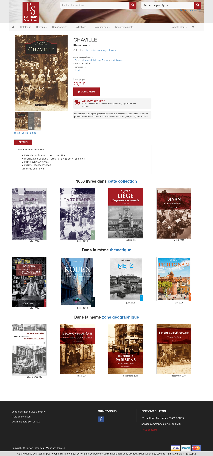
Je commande (86, 91)
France (105, 60)
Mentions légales (55, 448)
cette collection (122, 181)
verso (25, 132)
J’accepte (191, 453)
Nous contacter (149, 429)
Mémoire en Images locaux (101, 50)
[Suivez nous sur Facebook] (101, 419)
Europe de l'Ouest (91, 60)
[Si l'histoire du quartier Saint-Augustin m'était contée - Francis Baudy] (29, 282)
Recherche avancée (190, 10)
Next (72, 68)
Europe (78, 60)
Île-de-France (116, 60)
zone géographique (120, 317)
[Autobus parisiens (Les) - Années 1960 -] (125, 349)
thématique (120, 249)
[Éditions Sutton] (31, 11)
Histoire (78, 70)
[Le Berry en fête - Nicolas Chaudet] (29, 214)
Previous (9, 68)
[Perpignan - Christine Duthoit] (173, 279)
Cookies (39, 448)
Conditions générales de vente (29, 411)
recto (17, 132)
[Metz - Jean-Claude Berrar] (125, 279)
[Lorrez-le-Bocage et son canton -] (173, 349)
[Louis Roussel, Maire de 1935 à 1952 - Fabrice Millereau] (29, 349)
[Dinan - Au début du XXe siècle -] (173, 213)
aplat (33, 132)
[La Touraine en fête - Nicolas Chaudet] (77, 214)
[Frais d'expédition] (77, 103)
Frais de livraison (21, 416)
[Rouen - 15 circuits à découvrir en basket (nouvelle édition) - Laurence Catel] (77, 282)
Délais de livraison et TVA (26, 421)
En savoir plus (176, 453)
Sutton (29, 448)
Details (23, 142)
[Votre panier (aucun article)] (193, 27)
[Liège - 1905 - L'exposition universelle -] (125, 213)
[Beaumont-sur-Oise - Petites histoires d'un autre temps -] (77, 349)
